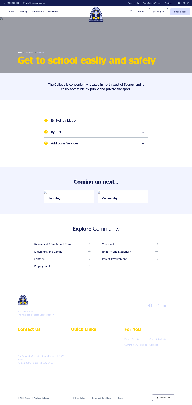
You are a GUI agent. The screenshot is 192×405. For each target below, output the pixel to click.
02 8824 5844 (12, 3)
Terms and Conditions (101, 398)
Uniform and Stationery (116, 251)
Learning (23, 11)
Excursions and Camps (48, 251)
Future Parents (131, 339)
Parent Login (133, 3)
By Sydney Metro (63, 120)
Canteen (168, 3)
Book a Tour (180, 11)
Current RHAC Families (135, 344)
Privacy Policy (79, 398)
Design (120, 398)
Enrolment (53, 11)
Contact (140, 11)
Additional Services (64, 143)
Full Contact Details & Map (32, 371)
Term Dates (103, 357)
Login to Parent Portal (84, 373)
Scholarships (79, 365)
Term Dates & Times (151, 3)
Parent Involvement (114, 258)
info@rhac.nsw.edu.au (35, 3)
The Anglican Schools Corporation (35, 314)
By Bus (56, 132)
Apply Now (79, 340)
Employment (42, 266)
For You (157, 11)
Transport (108, 244)
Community (38, 11)
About (11, 11)
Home (20, 52)
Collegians (154, 344)
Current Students (157, 339)
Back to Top (165, 397)
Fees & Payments (101, 365)
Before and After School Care (52, 244)
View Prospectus (81, 357)
